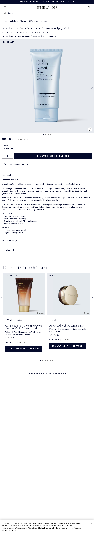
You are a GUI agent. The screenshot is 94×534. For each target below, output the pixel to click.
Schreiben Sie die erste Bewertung (47, 374)
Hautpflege (14, 21)
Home (4, 21)
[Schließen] (91, 523)
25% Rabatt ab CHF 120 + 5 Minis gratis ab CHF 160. (47, 2)
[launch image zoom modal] (90, 129)
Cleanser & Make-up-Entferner (33, 21)
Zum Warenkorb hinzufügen (53, 156)
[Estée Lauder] (47, 7)
